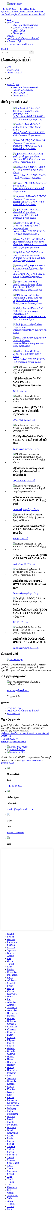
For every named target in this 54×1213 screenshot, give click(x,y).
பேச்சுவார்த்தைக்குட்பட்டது (26, 449)
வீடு (9, 19)
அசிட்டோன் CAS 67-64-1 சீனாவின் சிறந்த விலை (25, 216)
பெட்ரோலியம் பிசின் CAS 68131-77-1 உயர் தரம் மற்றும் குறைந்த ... (29, 117)
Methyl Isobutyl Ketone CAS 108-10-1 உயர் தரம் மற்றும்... (29, 317)
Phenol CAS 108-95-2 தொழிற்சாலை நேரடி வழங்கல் (27, 288)
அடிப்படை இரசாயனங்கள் (25, 25)
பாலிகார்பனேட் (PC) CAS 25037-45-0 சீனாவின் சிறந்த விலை (29, 133)
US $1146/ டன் (20, 391)
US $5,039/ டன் (20, 622)
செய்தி (10, 36)
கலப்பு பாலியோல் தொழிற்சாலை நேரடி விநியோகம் (28, 344)
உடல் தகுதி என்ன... (18, 690)
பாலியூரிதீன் (19, 30)
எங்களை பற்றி (14, 41)
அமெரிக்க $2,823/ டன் (24, 420)
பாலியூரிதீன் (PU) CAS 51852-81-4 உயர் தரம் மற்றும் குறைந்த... (29, 176)
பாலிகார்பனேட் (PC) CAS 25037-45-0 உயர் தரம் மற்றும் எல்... (29, 232)
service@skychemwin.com (13, 741)
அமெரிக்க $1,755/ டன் (24, 480)
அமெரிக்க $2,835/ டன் (24, 564)
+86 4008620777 (9, 739)
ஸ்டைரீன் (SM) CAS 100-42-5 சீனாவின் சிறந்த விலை (27, 147)
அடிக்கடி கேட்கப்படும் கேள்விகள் (23, 38)
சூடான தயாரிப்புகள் (31, 760)
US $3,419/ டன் (20, 538)
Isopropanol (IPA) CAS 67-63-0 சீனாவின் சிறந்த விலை (28, 203)
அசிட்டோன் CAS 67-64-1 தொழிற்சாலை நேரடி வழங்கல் (27, 301)
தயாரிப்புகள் (13, 22)
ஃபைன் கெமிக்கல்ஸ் (23, 27)
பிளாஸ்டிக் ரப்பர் (20, 33)
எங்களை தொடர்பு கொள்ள (20, 44)
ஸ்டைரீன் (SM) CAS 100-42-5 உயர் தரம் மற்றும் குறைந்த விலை (30, 245)
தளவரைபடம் (13, 713)
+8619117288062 (15, 832)
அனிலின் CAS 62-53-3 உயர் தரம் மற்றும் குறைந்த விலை (29, 160)
